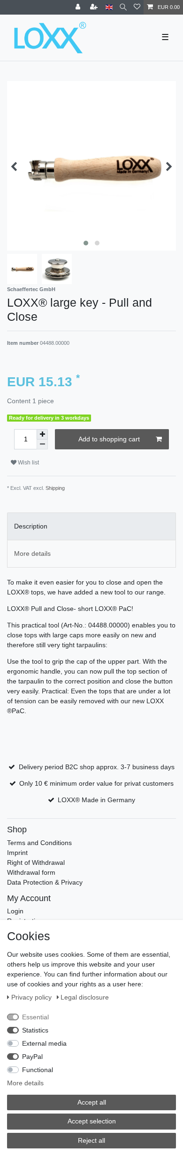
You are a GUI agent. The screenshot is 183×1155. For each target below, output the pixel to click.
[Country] (109, 7)
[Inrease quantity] (42, 434)
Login (15, 911)
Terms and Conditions (39, 842)
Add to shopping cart (109, 439)
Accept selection (92, 1121)
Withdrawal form (31, 872)
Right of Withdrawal (36, 862)
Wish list (27, 462)
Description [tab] (30, 526)
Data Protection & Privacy (45, 882)
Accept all (91, 1102)
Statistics (35, 1030)
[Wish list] (137, 7)
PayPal (32, 1056)
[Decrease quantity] (42, 444)
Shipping (55, 488)
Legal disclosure (85, 997)
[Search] (123, 7)
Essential (35, 1017)
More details (25, 1083)
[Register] (95, 7)
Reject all (91, 1140)
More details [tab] (32, 553)
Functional (37, 1070)
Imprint (17, 852)
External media (44, 1043)
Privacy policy (32, 997)
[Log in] (78, 7)
